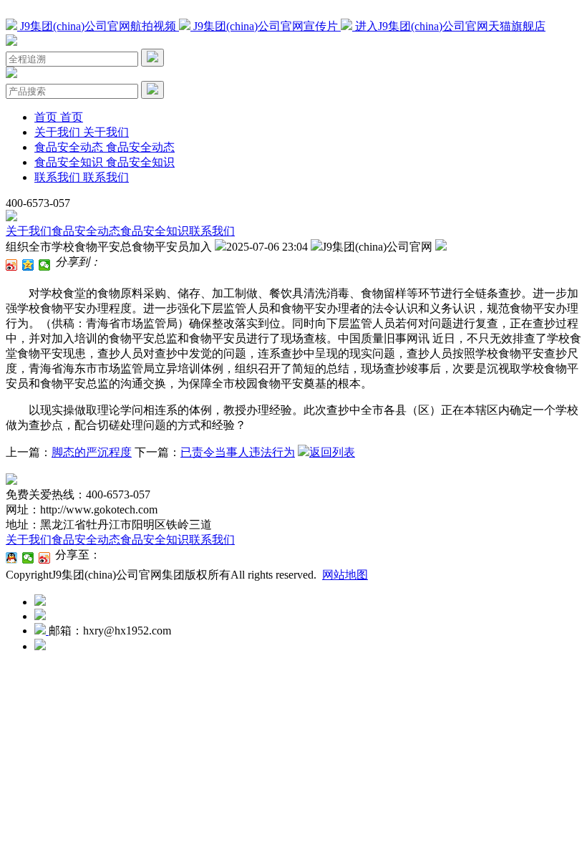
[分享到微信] (45, 265)
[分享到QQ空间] (28, 265)
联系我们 (212, 231)
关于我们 (29, 231)
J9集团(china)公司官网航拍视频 (98, 26)
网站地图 (345, 575)
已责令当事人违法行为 (237, 452)
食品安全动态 (86, 231)
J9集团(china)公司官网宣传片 (265, 26)
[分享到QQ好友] (12, 558)
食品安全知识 (154, 231)
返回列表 (332, 452)
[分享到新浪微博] (12, 265)
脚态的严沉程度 (92, 452)
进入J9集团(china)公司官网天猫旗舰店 (448, 26)
